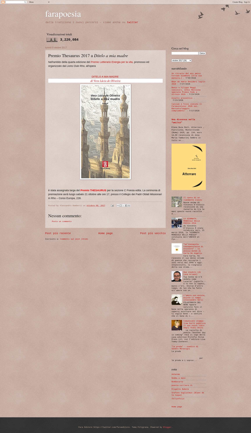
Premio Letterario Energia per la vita (112, 62)
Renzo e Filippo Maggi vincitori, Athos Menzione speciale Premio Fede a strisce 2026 (186, 91)
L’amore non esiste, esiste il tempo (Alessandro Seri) (194, 297)
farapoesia (63, 13)
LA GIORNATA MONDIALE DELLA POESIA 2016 (191, 221)
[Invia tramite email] (117, 205)
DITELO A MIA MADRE (105, 76)
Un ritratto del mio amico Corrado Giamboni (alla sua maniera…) (187, 76)
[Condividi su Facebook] (126, 205)
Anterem (176, 374)
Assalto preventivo (182, 98)
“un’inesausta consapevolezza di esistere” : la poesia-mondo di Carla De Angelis (193, 248)
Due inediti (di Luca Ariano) (192, 273)
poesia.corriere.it (182, 385)
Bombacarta (177, 382)
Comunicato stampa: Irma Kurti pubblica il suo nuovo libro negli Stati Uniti (194, 324)
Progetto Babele (180, 389)
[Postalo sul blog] (120, 205)
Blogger (167, 427)
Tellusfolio (178, 399)
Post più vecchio (153, 233)
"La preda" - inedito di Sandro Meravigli (185, 348)
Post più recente (58, 233)
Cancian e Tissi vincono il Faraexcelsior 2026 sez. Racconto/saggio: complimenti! (187, 107)
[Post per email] (112, 206)
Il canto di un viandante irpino (192, 199)
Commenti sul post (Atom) (74, 239)
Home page (105, 233)
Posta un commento (62, 221)
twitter (132, 22)
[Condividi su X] (123, 205)
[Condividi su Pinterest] (129, 205)
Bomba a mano (178, 378)
